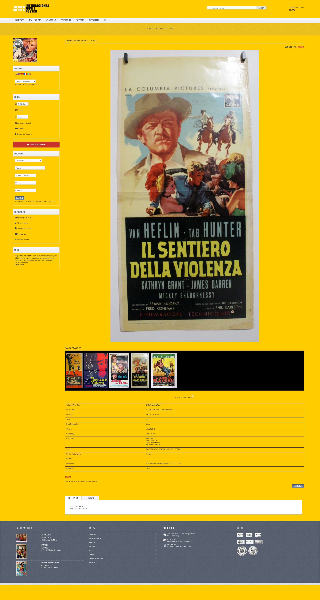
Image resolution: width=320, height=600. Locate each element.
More (55, 540)
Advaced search (95, 538)
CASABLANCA (46, 535)
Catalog (149, 28)
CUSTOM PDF (94, 20)
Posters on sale (23, 239)
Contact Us (21, 234)
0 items (20, 110)
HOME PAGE (19, 20)
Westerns (159, 28)
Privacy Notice (22, 223)
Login (91, 550)
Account (92, 546)
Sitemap (92, 554)
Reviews (20, 128)
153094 (169, 28)
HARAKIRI (44, 545)
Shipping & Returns (24, 218)
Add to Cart (298, 485)
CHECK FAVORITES (36, 144)
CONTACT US (66, 20)
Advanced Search (24, 123)
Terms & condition (96, 558)
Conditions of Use (24, 228)
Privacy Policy (94, 562)
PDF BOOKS (80, 20)
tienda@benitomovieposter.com (179, 541)
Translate (34, 84)
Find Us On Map (173, 536)
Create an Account (24, 134)
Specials (92, 534)
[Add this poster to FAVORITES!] (192, 396)
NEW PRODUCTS (35, 20)
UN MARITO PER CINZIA (50, 562)
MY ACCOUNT (51, 20)
